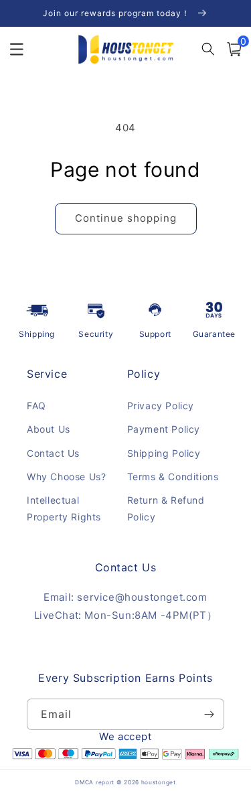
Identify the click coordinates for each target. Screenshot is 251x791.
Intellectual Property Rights (64, 508)
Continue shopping (126, 218)
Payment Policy (163, 429)
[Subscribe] (209, 714)
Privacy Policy (160, 405)
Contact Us (53, 453)
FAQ (36, 405)
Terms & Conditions (173, 476)
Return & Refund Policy (166, 508)
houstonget (158, 782)
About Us (48, 429)
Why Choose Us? (66, 476)
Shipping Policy (164, 453)
